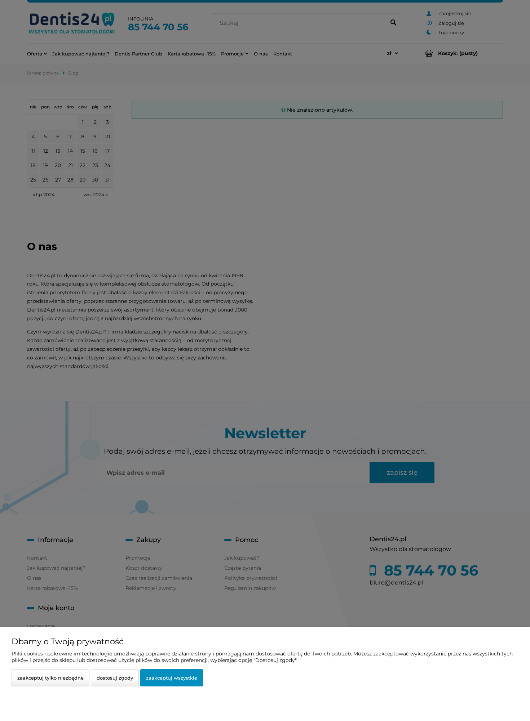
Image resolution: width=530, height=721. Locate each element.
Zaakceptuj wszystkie (171, 678)
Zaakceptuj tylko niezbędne (50, 678)
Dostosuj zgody (115, 678)
